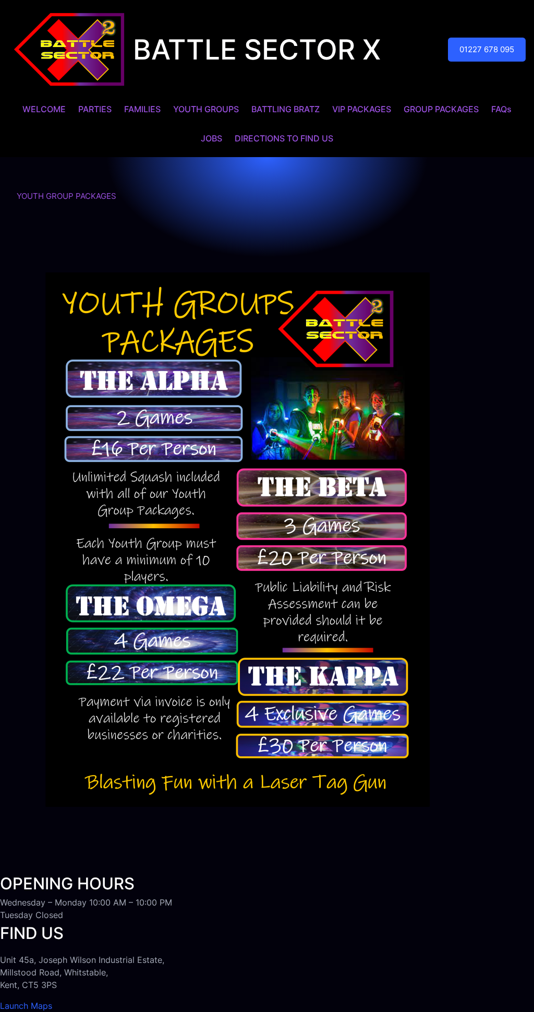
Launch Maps (26, 1006)
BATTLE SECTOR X (257, 49)
